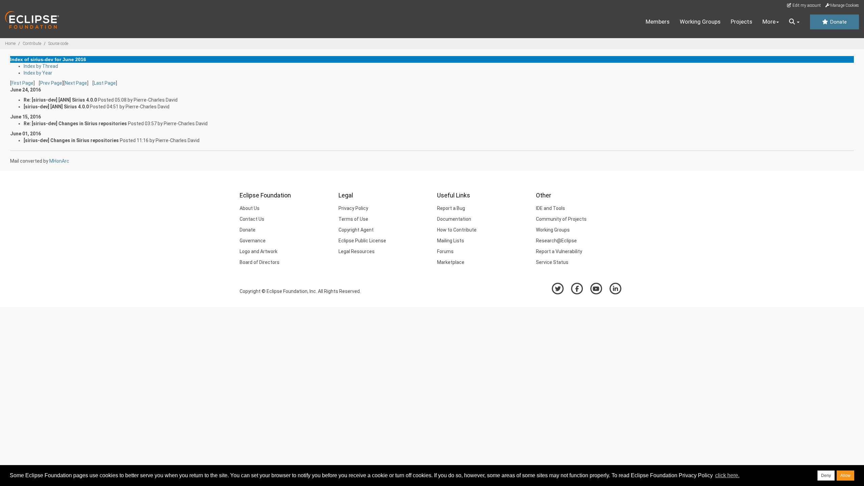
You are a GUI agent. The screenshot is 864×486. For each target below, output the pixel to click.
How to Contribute (457, 230)
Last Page (105, 83)
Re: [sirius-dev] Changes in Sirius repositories (75, 123)
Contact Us (252, 219)
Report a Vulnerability (559, 251)
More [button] (769, 21)
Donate (838, 22)
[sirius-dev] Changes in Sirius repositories (71, 140)
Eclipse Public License (362, 240)
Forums (445, 251)
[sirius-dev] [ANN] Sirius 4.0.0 (56, 106)
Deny (826, 475)
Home (10, 43)
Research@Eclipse (556, 240)
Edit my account (806, 5)
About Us (250, 208)
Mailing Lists (450, 240)
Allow (845, 475)
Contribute (32, 43)
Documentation (454, 219)
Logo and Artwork (258, 251)
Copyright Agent (356, 230)
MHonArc (59, 161)
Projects (741, 21)
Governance (253, 240)
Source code (58, 43)
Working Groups (700, 21)
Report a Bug (451, 208)
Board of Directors (259, 262)
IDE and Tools (550, 208)
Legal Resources (357, 251)
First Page (22, 83)
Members (658, 21)
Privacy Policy (353, 208)
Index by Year (38, 73)
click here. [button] (727, 475)
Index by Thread (41, 66)
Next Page (76, 83)
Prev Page (51, 83)
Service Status (552, 262)
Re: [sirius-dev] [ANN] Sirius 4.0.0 (60, 100)
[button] (794, 22)
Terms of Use (353, 219)
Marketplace (450, 262)
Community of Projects (561, 219)
